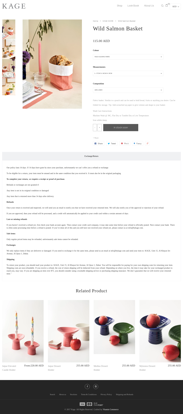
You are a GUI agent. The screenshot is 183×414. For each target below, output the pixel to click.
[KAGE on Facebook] (87, 386)
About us (62, 394)
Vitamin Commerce (111, 409)
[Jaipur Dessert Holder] (68, 331)
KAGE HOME (108, 21)
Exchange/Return (91, 156)
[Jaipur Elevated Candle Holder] (23, 331)
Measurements (99, 67)
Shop (119, 5)
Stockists (73, 394)
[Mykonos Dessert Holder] (160, 331)
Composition (98, 84)
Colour (96, 50)
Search (52, 394)
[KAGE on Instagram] (96, 386)
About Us (149, 5)
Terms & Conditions (89, 394)
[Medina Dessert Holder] (114, 327)
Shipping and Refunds (124, 394)
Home (95, 21)
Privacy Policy (106, 394)
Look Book (133, 5)
